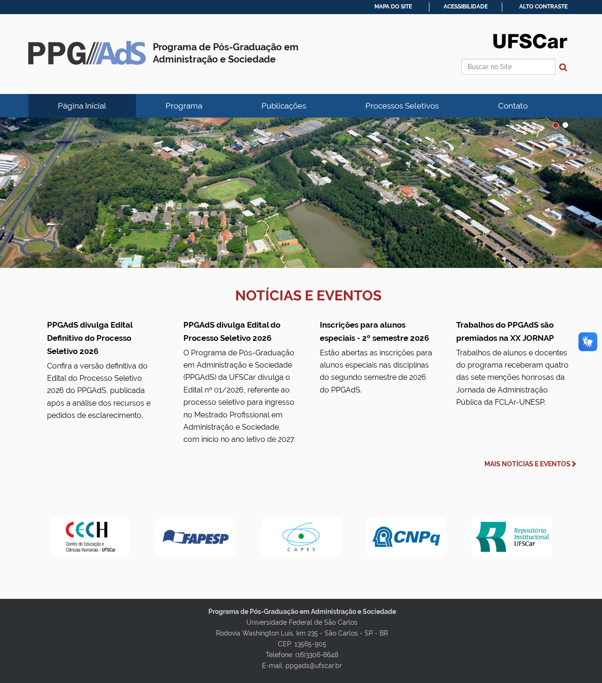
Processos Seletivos (402, 105)
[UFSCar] (301, 193)
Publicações (283, 105)
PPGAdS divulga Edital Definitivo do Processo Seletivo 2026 (98, 370)
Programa (184, 105)
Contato (513, 105)
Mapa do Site (393, 6)
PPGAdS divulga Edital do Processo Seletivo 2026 (239, 382)
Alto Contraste (543, 6)
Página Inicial (82, 105)
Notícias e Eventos (308, 295)
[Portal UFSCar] (530, 40)
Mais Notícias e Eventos (527, 464)
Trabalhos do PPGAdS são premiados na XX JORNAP (512, 363)
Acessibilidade (466, 6)
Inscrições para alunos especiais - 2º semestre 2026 (376, 357)
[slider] (301, 193)
